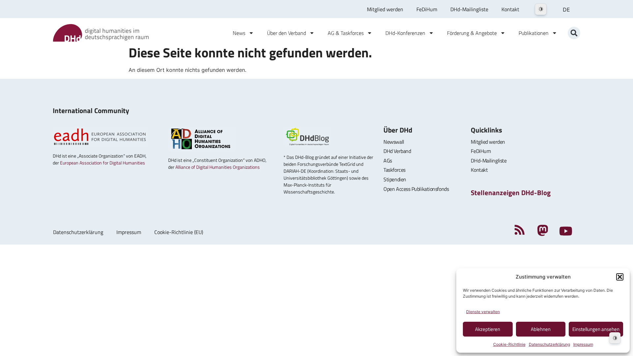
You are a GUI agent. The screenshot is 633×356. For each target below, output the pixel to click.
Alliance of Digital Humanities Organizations (217, 166)
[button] (620, 277)
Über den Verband (286, 33)
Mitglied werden (385, 9)
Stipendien (394, 179)
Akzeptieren (487, 329)
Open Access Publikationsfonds (416, 189)
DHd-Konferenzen (405, 33)
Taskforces (394, 170)
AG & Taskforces (346, 33)
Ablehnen (541, 329)
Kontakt (510, 9)
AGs (387, 160)
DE (566, 9)
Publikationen (534, 33)
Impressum (583, 344)
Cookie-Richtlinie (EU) (178, 232)
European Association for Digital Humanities (102, 162)
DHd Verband (397, 151)
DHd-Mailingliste (469, 9)
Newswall (393, 142)
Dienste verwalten (483, 311)
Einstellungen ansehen (595, 329)
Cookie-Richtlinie (509, 344)
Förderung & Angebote (472, 33)
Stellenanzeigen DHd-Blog (511, 192)
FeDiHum (426, 9)
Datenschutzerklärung (549, 344)
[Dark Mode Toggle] (540, 9)
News (239, 33)
